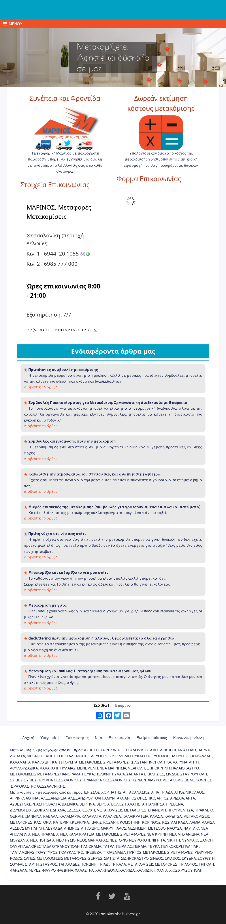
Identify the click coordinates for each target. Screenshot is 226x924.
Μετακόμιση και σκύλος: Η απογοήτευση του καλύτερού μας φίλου (89, 671)
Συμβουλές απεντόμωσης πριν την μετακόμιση (72, 441)
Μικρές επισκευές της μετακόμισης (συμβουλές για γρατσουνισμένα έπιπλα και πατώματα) (114, 507)
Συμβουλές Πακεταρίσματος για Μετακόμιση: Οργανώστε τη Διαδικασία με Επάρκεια (107, 403)
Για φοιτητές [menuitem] (77, 738)
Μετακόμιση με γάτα (47, 605)
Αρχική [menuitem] (28, 738)
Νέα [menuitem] (98, 738)
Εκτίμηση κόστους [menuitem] (152, 738)
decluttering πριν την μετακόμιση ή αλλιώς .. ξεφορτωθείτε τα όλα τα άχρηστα (101, 638)
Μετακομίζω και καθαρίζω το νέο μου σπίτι (68, 573)
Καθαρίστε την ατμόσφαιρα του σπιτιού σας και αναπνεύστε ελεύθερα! (94, 474)
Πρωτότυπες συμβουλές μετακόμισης (63, 370)
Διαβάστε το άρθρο (41, 387)
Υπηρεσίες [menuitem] (49, 738)
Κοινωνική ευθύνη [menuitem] (188, 738)
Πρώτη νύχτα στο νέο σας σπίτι (57, 534)
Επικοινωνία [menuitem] (119, 738)
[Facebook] (108, 715)
